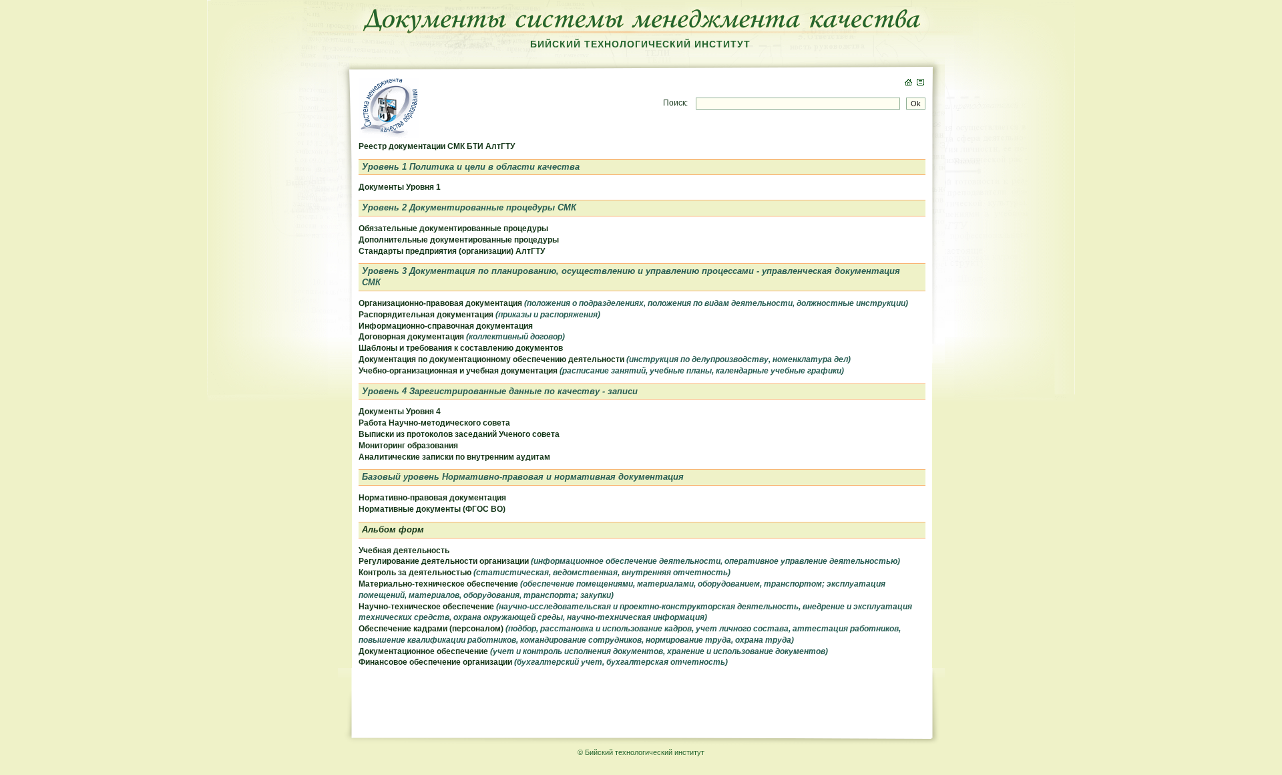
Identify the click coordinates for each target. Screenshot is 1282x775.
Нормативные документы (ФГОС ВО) (432, 509)
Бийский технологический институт (640, 44)
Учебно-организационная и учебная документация (601, 370)
